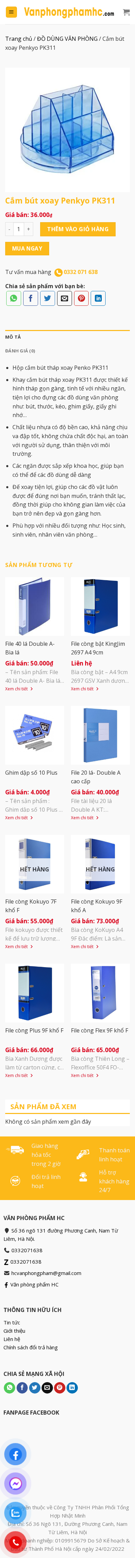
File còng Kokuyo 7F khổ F (30, 906)
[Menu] (11, 12)
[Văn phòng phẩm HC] (69, 12)
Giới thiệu (14, 1330)
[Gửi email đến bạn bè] (64, 298)
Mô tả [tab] (13, 337)
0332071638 (27, 1250)
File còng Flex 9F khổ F (99, 1030)
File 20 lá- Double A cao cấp (95, 777)
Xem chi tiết (17, 689)
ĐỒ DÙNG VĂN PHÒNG (67, 39)
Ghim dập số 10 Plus (31, 772)
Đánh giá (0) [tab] (20, 351)
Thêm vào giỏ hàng (78, 229)
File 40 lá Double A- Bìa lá (30, 648)
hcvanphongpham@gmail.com (46, 1272)
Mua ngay (27, 248)
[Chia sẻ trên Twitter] (47, 298)
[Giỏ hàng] (126, 12)
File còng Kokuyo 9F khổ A (96, 906)
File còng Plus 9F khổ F (34, 1030)
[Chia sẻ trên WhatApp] (13, 298)
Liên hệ (11, 1338)
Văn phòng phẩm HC (33, 1284)
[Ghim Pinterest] (81, 298)
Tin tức (11, 1322)
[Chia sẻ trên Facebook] (30, 298)
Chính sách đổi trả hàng (30, 1347)
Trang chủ (18, 39)
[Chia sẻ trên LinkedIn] (98, 298)
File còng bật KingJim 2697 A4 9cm (98, 648)
